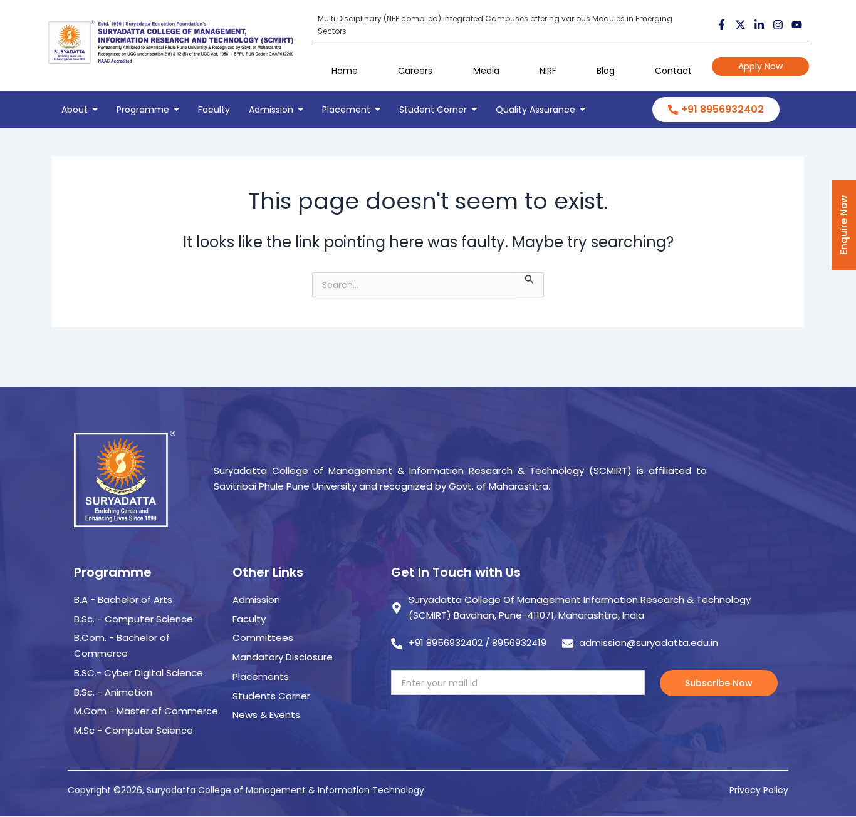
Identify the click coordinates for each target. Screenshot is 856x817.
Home (344, 70)
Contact (673, 70)
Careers (415, 70)
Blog (606, 70)
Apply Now (760, 66)
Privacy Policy (758, 790)
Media (486, 70)
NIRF (548, 70)
